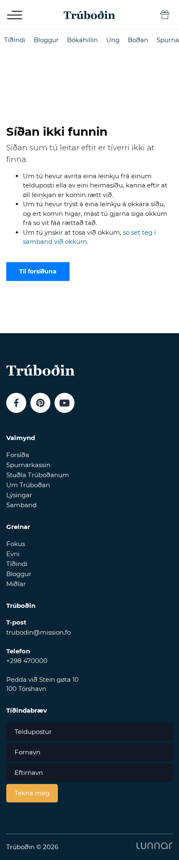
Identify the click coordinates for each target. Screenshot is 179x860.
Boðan (138, 40)
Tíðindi (14, 40)
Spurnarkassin (28, 465)
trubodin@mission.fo (38, 632)
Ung (112, 40)
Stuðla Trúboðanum (37, 475)
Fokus (15, 544)
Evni (13, 554)
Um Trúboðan (28, 485)
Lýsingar (19, 495)
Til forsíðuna (38, 271)
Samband (21, 505)
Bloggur (46, 40)
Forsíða (17, 455)
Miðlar (16, 584)
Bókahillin (82, 40)
